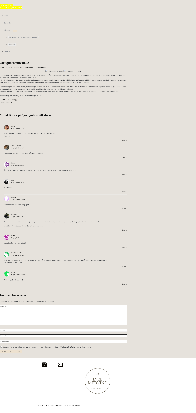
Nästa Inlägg (6, 102)
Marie (13, 126)
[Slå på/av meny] (15, 31)
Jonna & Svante (16, 146)
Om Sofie (7, 23)
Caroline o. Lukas (16, 253)
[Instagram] (44, 367)
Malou (13, 272)
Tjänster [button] (7, 30)
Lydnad (28, 67)
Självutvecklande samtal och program (23, 37)
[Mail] (60, 367)
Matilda (13, 197)
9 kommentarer (6, 67)
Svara (124, 140)
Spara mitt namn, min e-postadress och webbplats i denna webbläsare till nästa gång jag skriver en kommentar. (47, 347)
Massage (12, 44)
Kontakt (7, 52)
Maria (13, 235)
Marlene (14, 214)
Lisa (12, 180)
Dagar (22, 67)
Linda (13, 163)
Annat (16, 67)
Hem (6, 16)
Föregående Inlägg (8, 100)
